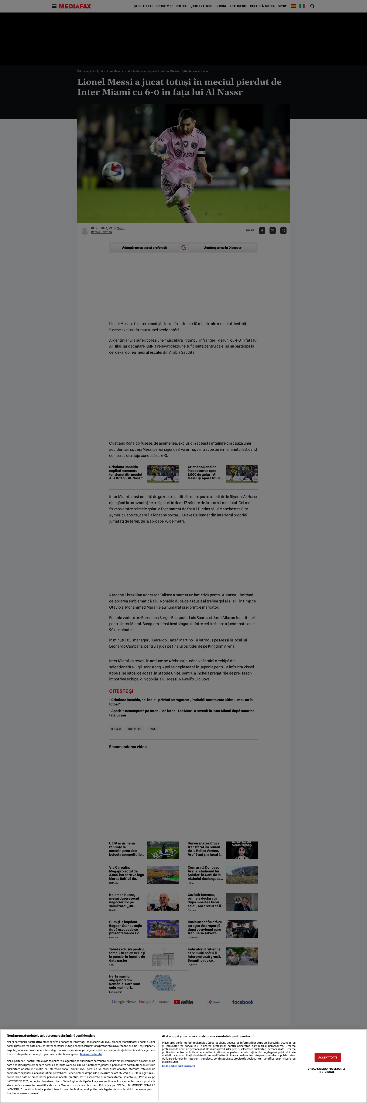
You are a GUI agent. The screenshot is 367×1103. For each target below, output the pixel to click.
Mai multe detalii (91, 1054)
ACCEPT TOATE (327, 1057)
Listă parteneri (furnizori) (178, 1066)
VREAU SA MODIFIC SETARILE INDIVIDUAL (326, 1070)
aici (136, 1077)
